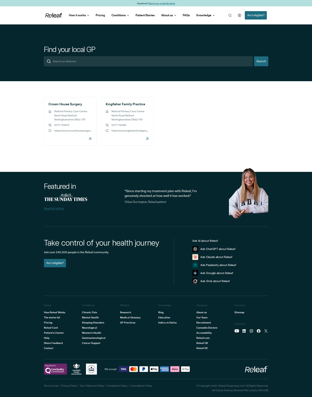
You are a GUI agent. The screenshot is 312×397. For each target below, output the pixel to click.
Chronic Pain (89, 312)
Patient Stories (145, 15)
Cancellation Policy (141, 385)
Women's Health (91, 332)
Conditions (118, 15)
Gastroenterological (93, 337)
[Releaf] (53, 15)
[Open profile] (239, 15)
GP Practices (127, 322)
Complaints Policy (117, 385)
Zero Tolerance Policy (92, 385)
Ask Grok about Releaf (215, 281)
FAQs (186, 15)
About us (167, 15)
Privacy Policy (69, 385)
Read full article (54, 208)
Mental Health (90, 317)
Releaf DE (202, 348)
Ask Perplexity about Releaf (218, 265)
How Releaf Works (54, 312)
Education (164, 317)
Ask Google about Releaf (216, 273)
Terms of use (51, 385)
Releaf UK (202, 343)
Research (125, 312)
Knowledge (203, 15)
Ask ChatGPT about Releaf (218, 249)
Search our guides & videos (162, 3)
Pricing (100, 15)
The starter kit (52, 317)
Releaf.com (203, 337)
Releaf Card (51, 327)
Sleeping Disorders (93, 322)
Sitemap (239, 312)
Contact (48, 348)
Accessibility (204, 332)
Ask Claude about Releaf (216, 257)
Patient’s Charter (54, 332)
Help (46, 337)
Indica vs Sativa (167, 322)
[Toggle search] (230, 15)
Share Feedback (53, 343)
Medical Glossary (130, 317)
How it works (77, 15)
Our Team (201, 317)
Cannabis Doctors (206, 327)
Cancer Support (91, 343)
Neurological (89, 327)
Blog (161, 312)
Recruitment (203, 322)
